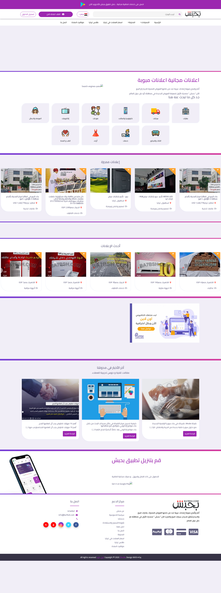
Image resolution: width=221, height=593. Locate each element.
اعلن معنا (120, 526)
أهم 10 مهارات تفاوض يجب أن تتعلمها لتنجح (57, 423)
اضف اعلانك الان (54, 14)
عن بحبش (120, 511)
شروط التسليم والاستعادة (113, 523)
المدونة (132, 22)
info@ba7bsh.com (66, 515)
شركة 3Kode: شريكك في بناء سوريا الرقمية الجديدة (174, 423)
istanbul (71, 511)
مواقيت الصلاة (78, 22)
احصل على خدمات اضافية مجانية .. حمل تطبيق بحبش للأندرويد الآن (116, 4)
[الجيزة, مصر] (94, 267)
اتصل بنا (63, 22)
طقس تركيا (93, 22)
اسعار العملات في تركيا (112, 22)
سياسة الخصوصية (116, 515)
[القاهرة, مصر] (183, 267)
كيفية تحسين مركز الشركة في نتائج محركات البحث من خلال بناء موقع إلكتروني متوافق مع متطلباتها (111, 425)
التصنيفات (145, 22)
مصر (82, 14)
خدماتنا (121, 519)
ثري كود (100, 557)
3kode (123, 557)
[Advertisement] (110, 48)
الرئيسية (157, 22)
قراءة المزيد (190, 434)
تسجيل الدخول (28, 14)
